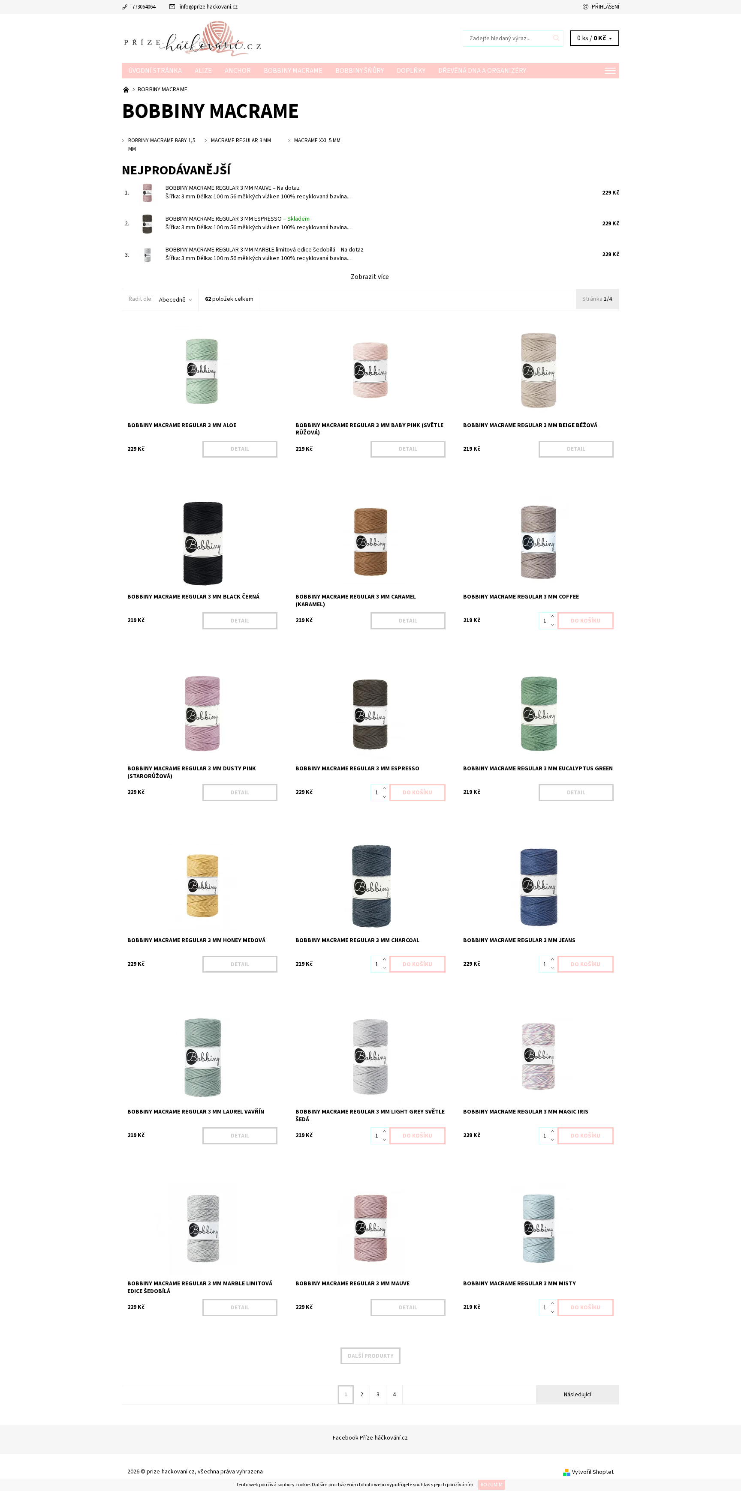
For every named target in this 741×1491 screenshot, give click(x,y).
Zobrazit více (370, 276)
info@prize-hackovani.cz (209, 7)
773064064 (143, 7)
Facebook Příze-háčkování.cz (370, 1438)
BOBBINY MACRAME (293, 70)
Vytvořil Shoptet (593, 1472)
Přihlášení (605, 7)
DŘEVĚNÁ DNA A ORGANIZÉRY (482, 70)
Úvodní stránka (155, 70)
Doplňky (411, 70)
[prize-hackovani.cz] (246, 38)
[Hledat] (556, 38)
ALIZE (203, 70)
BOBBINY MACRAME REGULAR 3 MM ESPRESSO (238, 219)
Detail (240, 449)
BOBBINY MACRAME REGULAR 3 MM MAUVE (233, 188)
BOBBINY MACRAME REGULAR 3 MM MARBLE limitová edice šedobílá (265, 250)
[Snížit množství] (554, 625)
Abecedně (172, 300)
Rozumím (492, 1484)
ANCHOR (238, 70)
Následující (577, 1394)
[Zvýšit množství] (554, 616)
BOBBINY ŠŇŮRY (359, 70)
